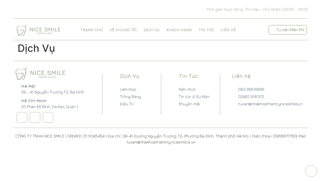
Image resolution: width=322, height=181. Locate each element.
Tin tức (206, 30)
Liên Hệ (228, 30)
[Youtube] (48, 117)
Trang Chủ (91, 30)
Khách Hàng (179, 30)
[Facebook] (22, 117)
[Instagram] (35, 117)
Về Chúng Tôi (123, 30)
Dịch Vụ (151, 30)
